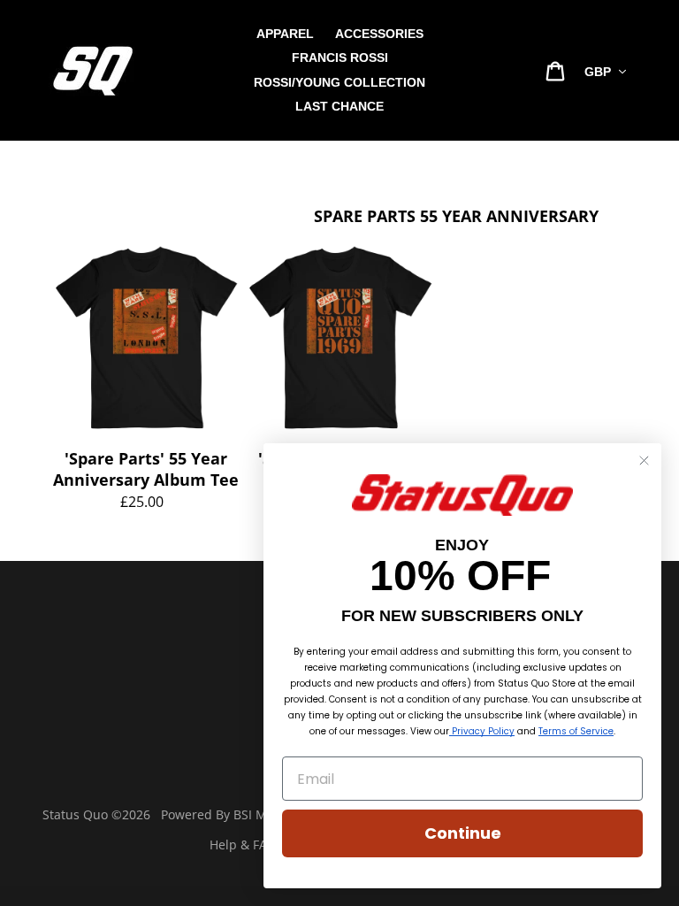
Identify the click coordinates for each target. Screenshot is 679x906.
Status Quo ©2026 (96, 814)
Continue (462, 833)
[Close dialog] (644, 460)
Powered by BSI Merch (227, 814)
